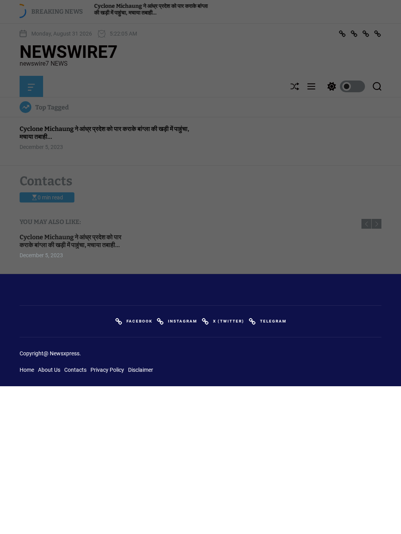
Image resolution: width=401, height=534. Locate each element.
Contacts (75, 370)
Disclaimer (140, 370)
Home (27, 370)
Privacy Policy (107, 370)
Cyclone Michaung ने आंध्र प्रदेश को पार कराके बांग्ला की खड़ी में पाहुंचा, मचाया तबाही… (70, 240)
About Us (49, 370)
